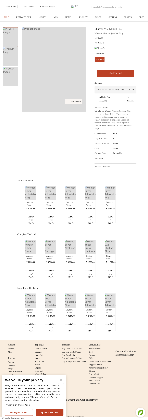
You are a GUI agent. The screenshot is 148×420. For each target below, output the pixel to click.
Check (131, 90)
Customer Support (96, 377)
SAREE (98, 17)
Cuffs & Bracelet (15, 372)
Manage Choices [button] (18, 412)
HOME (68, 17)
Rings (10, 368)
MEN (56, 17)
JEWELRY (83, 17)
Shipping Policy (95, 365)
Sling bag (39, 371)
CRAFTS (128, 17)
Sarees (37, 365)
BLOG (141, 17)
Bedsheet (38, 352)
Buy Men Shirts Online (71, 352)
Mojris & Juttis (41, 374)
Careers (92, 355)
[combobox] (107, 7)
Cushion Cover (41, 349)
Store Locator (94, 380)
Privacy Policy (11, 405)
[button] (132, 6)
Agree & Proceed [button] (50, 412)
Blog (90, 352)
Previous (23, 194)
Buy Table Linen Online (72, 349)
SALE (6, 17)
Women (11, 349)
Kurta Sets (39, 355)
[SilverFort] (101, 48)
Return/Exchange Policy (98, 368)
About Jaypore (94, 349)
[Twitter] (128, 344)
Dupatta (38, 368)
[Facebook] (123, 345)
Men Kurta (39, 361)
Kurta (37, 358)
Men (10, 352)
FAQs (91, 358)
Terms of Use (94, 384)
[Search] (125, 6)
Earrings (11, 362)
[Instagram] (117, 345)
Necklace (11, 365)
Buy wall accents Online (72, 358)
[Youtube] (134, 345)
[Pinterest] (139, 345)
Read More (99, 158)
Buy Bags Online (69, 355)
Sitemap (92, 371)
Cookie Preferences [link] (13, 418)
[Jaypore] (74, 6)
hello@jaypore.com (124, 355)
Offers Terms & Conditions (100, 361)
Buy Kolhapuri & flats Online (74, 361)
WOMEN (42, 17)
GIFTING (113, 17)
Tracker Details (24, 405)
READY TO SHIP (23, 17)
